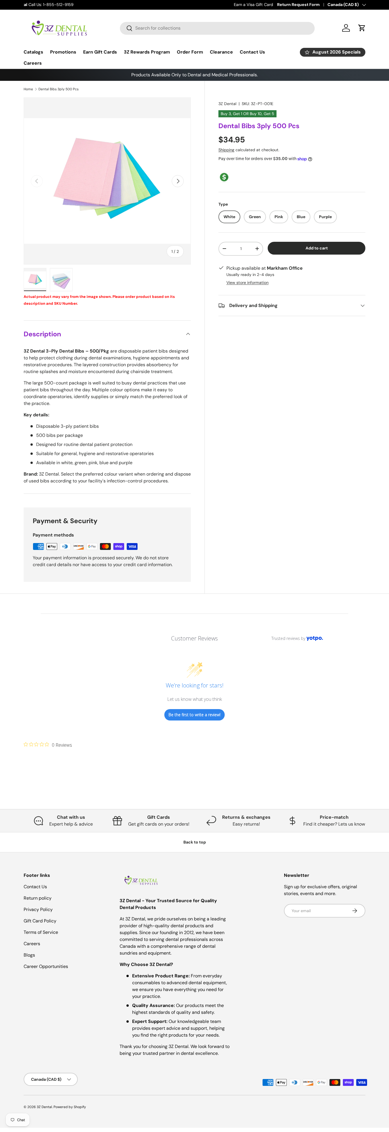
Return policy (38, 898)
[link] (48, 744)
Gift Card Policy (40, 921)
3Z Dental (227, 103)
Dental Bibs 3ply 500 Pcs (58, 89)
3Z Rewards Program (147, 52)
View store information (247, 282)
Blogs (29, 955)
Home (28, 89)
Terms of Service (41, 932)
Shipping (226, 149)
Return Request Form (298, 4)
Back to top (194, 842)
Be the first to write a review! (194, 714)
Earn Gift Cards (100, 52)
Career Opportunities (46, 966)
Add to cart (317, 248)
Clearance (221, 52)
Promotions (63, 52)
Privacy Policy (38, 909)
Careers (33, 63)
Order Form (190, 52)
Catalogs (33, 52)
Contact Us (252, 52)
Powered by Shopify (70, 1107)
